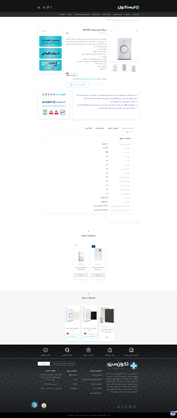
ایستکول (137, 20)
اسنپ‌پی (125, 20)
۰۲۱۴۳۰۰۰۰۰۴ (50, 389)
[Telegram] (118, 407)
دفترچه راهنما (99, 128)
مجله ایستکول (96, 14)
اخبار (75, 379)
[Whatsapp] (126, 407)
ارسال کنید (44, 364)
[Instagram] (134, 407)
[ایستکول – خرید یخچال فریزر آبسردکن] (123, 7)
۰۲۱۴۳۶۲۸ (42, 389)
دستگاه (116, 223)
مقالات (75, 384)
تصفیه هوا (123, 223)
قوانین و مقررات (96, 375)
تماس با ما (62, 14)
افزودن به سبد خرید (79, 84)
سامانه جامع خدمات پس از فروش (91, 379)
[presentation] (138, 67)
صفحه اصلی (136, 14)
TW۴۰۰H (138, 223)
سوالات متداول (106, 14)
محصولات (127, 14)
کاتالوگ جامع (97, 388)
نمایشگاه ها (73, 388)
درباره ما (70, 14)
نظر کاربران (88, 128)
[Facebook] (122, 407)
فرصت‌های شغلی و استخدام (82, 14)
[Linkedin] (130, 407)
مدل (111, 223)
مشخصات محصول (127, 128)
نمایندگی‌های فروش (95, 393)
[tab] (127, 129)
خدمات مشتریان (117, 14)
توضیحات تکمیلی (113, 128)
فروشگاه (131, 20)
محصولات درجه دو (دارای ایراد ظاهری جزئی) (90, 79)
